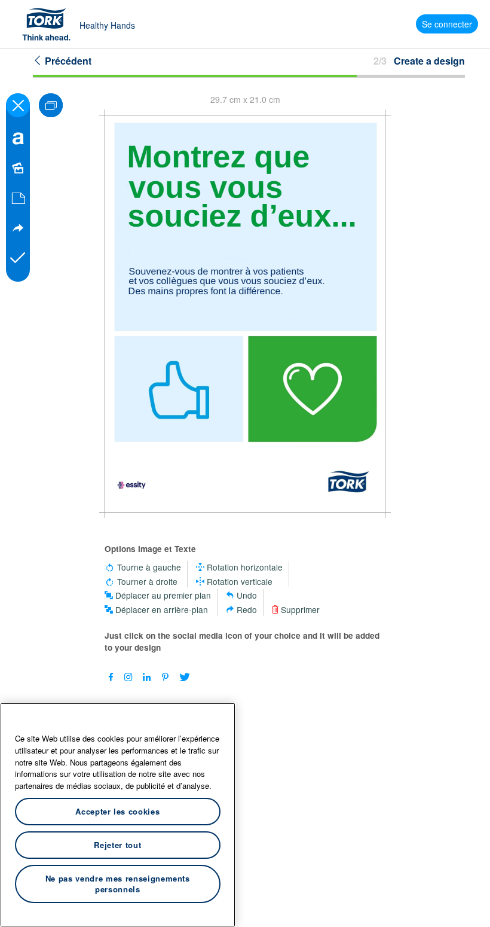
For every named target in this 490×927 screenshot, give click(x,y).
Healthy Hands (107, 25)
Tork (50, 24)
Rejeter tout (117, 844)
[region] (117, 815)
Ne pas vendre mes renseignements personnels (117, 884)
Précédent (66, 61)
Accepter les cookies (117, 811)
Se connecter (447, 24)
